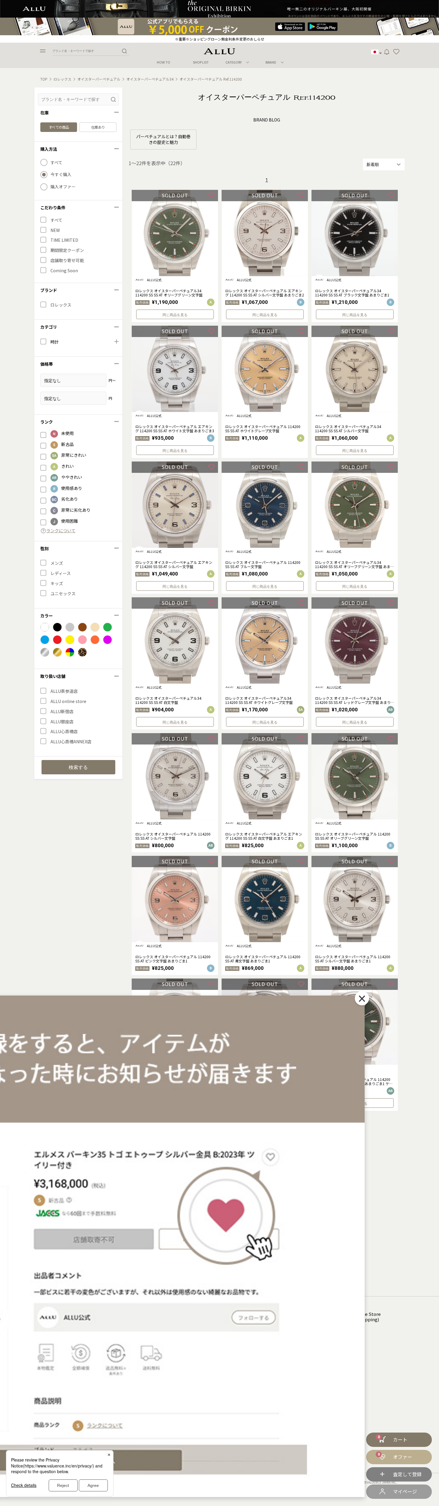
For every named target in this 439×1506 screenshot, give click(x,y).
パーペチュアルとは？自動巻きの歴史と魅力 (163, 139)
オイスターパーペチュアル (98, 79)
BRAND (270, 62)
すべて (56, 162)
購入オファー (63, 186)
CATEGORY (233, 62)
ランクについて (61, 530)
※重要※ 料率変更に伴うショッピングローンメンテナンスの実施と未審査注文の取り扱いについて (219, 38)
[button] (396, 52)
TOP (43, 79)
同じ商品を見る (175, 315)
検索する (78, 767)
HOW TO (163, 62)
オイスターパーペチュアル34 (150, 79)
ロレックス (62, 79)
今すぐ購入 (60, 174)
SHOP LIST (201, 62)
